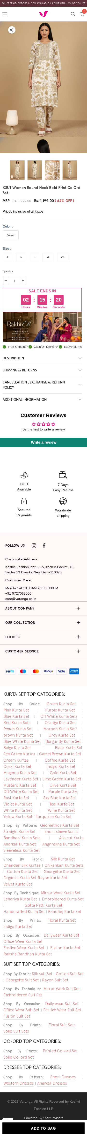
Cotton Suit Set (70, 973)
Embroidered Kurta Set (63, 899)
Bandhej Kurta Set (64, 911)
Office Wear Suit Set (21, 1009)
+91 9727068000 (18, 593)
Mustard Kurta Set (19, 785)
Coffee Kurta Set (60, 760)
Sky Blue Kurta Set (59, 797)
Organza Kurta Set (19, 877)
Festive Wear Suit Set (62, 1009)
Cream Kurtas (16, 760)
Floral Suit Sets (62, 1024)
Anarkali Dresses (52, 1083)
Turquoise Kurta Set (54, 816)
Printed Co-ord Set (60, 1050)
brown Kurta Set (18, 735)
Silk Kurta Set (63, 859)
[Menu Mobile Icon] (5, 14)
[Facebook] (44, 545)
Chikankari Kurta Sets (64, 865)
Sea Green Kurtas (19, 754)
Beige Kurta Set (17, 747)
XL (48, 257)
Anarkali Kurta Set (19, 844)
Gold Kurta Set (63, 772)
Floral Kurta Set (62, 920)
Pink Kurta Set (16, 710)
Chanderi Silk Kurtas (22, 865)
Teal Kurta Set (61, 804)
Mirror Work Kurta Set (60, 892)
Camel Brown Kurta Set (60, 754)
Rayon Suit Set (55, 980)
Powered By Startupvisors (43, 1118)
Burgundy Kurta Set (63, 741)
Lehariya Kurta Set (20, 899)
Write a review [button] (43, 442)
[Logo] (43, 14)
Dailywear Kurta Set (61, 935)
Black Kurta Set (68, 747)
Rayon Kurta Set (52, 877)
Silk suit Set (42, 973)
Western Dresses (18, 1083)
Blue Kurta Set (16, 716)
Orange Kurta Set (60, 722)
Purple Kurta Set (60, 710)
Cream (10, 235)
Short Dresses (63, 1076)
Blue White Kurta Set (22, 741)
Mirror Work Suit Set (62, 988)
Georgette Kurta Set (62, 871)
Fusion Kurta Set (65, 947)
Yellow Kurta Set (17, 816)
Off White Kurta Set (21, 791)
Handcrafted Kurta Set (24, 911)
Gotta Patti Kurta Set (43, 905)
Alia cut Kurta (71, 837)
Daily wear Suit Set (62, 1003)
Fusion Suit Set (16, 1016)
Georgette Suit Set (22, 980)
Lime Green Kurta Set (61, 779)
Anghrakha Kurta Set (61, 844)
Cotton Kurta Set (22, 871)
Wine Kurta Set (61, 810)
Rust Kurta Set (16, 797)
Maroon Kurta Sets (61, 728)
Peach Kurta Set (18, 728)
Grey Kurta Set (62, 735)
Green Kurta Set (61, 703)
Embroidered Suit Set (22, 995)
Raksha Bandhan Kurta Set (27, 954)
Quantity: (8, 271)
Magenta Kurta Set (20, 772)
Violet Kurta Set (17, 804)
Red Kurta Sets (16, 722)
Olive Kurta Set (63, 785)
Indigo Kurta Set (61, 766)
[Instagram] (34, 545)
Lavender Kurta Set (20, 779)
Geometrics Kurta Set (59, 825)
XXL (63, 257)
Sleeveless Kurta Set (21, 850)
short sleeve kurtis (61, 831)
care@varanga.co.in (20, 599)
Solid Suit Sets (16, 1031)
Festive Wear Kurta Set (23, 947)
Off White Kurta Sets (59, 716)
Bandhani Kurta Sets (22, 837)
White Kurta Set (17, 810)
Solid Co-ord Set (18, 1057)
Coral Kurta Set (17, 766)
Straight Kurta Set (19, 831)
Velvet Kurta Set (17, 884)
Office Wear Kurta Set (23, 941)
